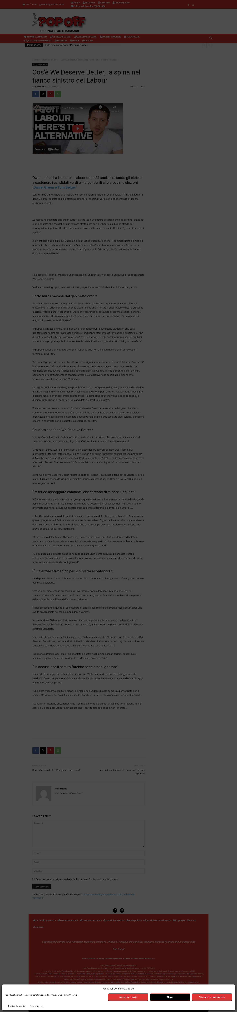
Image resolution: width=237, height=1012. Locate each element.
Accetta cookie (128, 997)
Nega (170, 997)
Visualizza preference (212, 997)
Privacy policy (36, 1006)
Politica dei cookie (16, 1006)
